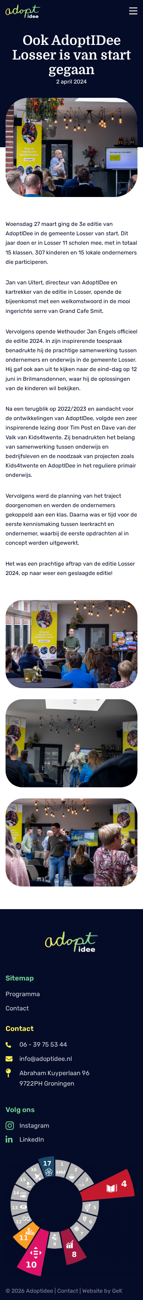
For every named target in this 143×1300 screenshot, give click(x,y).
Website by (102, 1290)
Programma (23, 994)
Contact (17, 1008)
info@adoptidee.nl (45, 1059)
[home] (23, 11)
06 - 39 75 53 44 (43, 1044)
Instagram (34, 1125)
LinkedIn (31, 1139)
